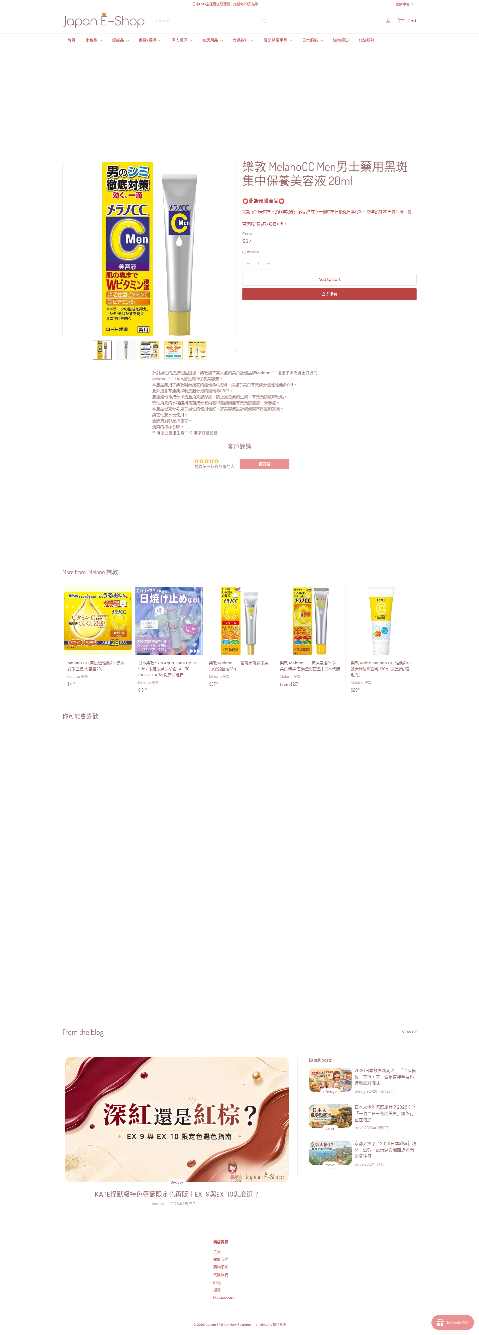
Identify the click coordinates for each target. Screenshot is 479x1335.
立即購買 (330, 294)
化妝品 (91, 40)
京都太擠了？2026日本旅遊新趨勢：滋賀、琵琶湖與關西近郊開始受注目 (385, 1150)
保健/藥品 (148, 40)
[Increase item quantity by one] (268, 264)
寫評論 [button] (265, 464)
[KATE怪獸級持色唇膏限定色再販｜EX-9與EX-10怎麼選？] (177, 1119)
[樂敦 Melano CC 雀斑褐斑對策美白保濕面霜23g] (239, 638)
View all (409, 1032)
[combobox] (211, 21)
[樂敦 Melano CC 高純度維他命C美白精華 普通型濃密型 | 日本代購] (310, 638)
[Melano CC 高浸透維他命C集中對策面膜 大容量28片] (97, 638)
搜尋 (217, 1290)
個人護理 (179, 40)
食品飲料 (241, 40)
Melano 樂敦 (103, 572)
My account (224, 1297)
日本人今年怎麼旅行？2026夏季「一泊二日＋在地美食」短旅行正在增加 (385, 1113)
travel (359, 1127)
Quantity (250, 252)
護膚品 (118, 40)
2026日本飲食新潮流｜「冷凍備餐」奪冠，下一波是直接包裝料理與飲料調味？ (385, 1077)
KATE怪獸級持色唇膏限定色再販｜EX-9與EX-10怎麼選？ (177, 1194)
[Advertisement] (212, 97)
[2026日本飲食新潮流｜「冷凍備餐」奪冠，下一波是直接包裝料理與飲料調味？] (330, 1080)
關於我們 (220, 1259)
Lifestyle (362, 1091)
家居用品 (210, 40)
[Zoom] (150, 249)
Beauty (158, 1203)
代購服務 (367, 40)
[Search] (265, 21)
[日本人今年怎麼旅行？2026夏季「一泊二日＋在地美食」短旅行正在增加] (330, 1116)
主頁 (217, 1251)
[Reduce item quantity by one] (248, 264)
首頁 (71, 40)
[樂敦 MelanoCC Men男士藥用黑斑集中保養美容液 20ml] (91, 780)
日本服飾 (310, 40)
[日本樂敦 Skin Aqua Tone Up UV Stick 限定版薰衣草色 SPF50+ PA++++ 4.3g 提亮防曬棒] (168, 641)
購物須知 (341, 40)
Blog (217, 1282)
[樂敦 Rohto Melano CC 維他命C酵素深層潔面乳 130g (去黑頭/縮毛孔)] (381, 641)
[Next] (234, 350)
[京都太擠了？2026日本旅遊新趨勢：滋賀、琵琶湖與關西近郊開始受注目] (330, 1153)
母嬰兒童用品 (275, 40)
